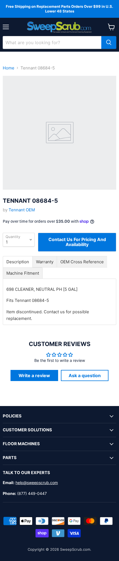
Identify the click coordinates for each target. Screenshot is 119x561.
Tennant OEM (22, 209)
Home (8, 68)
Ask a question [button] (85, 375)
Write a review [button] (34, 375)
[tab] (18, 261)
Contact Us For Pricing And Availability (77, 242)
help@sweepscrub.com (36, 482)
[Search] (108, 42)
